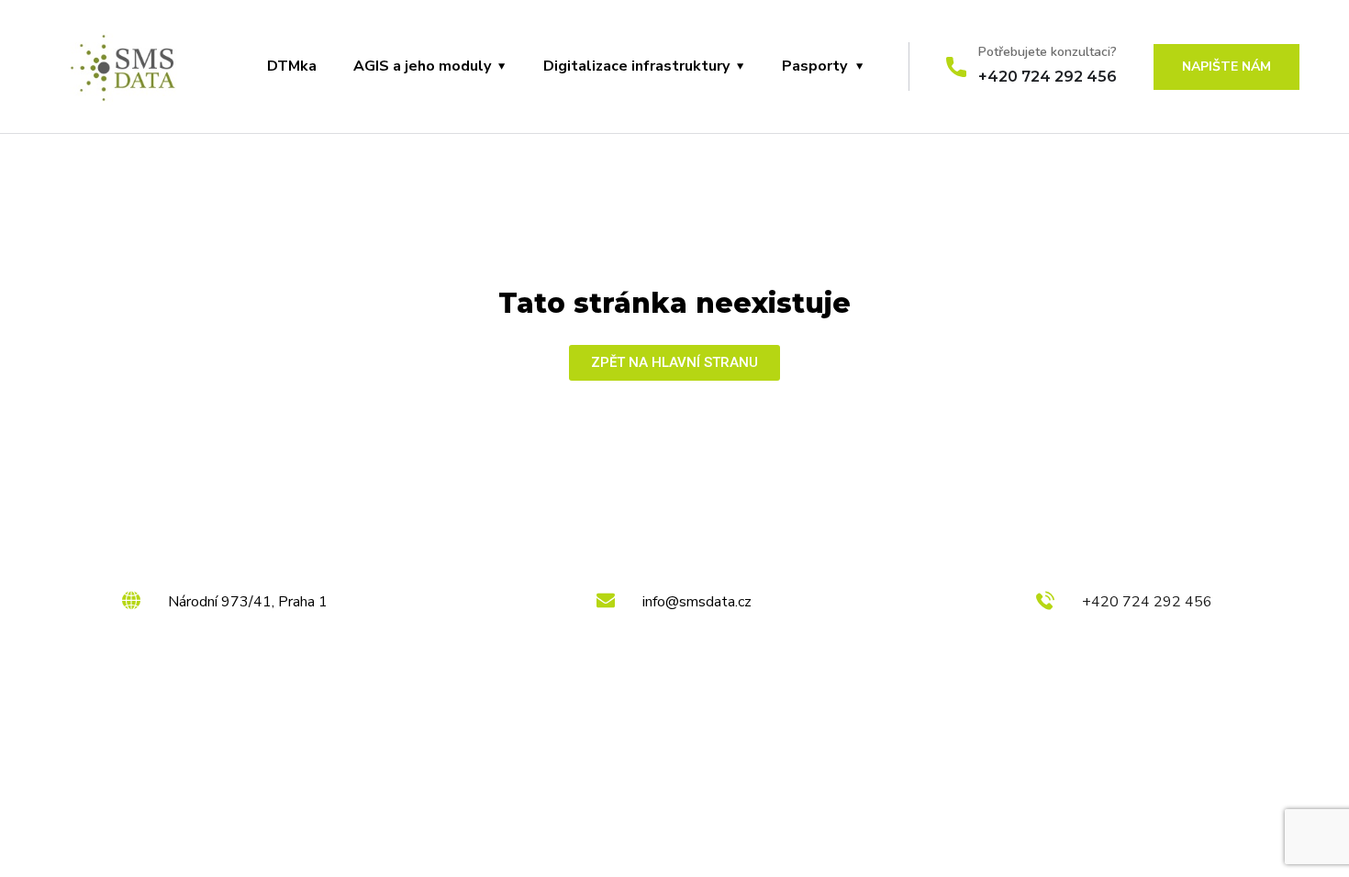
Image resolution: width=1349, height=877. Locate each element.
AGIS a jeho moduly (422, 66)
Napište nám (1226, 66)
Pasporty (814, 66)
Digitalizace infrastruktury (636, 66)
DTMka (292, 66)
